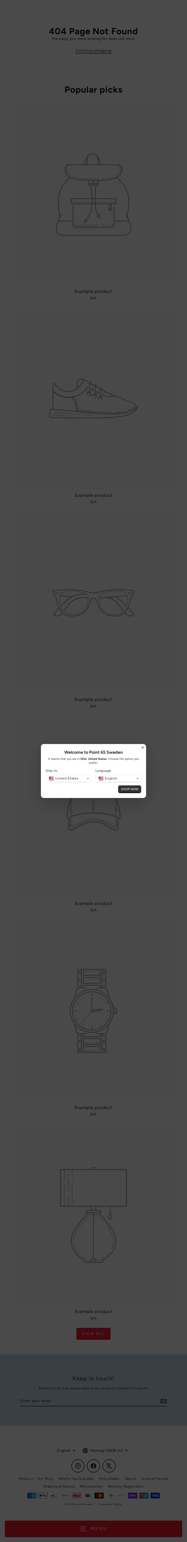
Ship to (51, 770)
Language (103, 770)
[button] (69, 778)
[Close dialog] (142, 747)
